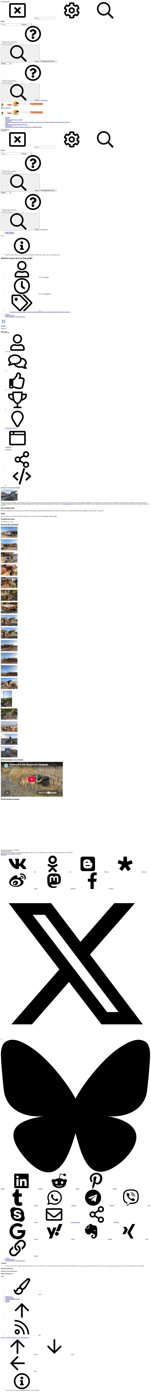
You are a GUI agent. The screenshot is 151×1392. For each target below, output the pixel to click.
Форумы (8, 1271)
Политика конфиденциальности (12, 1299)
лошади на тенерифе (65, 312)
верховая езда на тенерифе (16, 312)
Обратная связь (13, 1271)
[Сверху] (21, 1318)
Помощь (7, 1300)
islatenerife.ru (8, 447)
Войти (2, 1276)
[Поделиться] (21, 467)
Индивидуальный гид (6, 107)
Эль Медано (67, 504)
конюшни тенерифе (56, 312)
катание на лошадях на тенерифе (29, 312)
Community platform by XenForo (15, 1337)
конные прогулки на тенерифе (44, 312)
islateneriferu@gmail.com (11, 428)
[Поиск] (72, 18)
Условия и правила (9, 1297)
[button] (33, 41)
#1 (5, 485)
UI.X (39, 1294)
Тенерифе (3, 1271)
